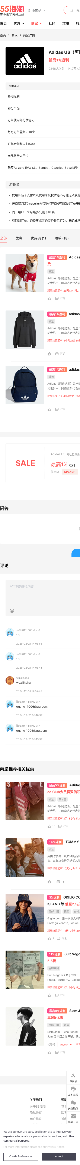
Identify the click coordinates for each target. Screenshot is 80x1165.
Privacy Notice (55, 1147)
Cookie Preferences (20, 1156)
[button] (36, 10)
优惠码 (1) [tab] (38, 238)
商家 (34, 23)
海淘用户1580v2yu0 (28, 630)
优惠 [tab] (18, 238)
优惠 (17, 23)
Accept (59, 1156)
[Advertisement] (40, 691)
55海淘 (12, 11)
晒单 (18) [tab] (62, 238)
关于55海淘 (38, 1106)
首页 (3, 35)
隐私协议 (36, 1112)
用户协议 (36, 1119)
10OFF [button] (64, 1044)
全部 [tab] (3, 238)
